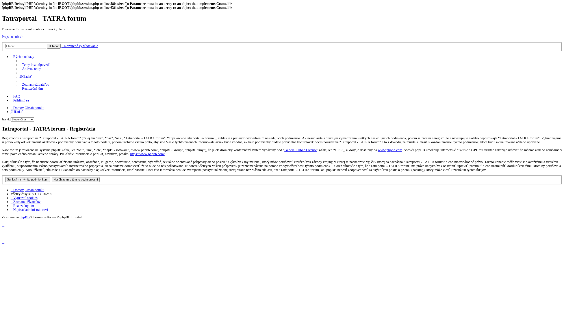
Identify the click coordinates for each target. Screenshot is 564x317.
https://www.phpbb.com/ (147, 154)
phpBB (25, 217)
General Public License (300, 150)
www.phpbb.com (390, 150)
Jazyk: (6, 119)
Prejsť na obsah (12, 37)
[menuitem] (34, 64)
